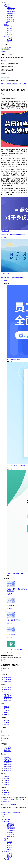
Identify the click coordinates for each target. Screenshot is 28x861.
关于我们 (6, 36)
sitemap (2, 804)
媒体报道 (9, 40)
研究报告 (9, 34)
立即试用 (5, 47)
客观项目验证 (7, 677)
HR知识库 (9, 28)
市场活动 (9, 32)
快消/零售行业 (11, 15)
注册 (10, 47)
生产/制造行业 (11, 11)
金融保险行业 (10, 10)
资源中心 (6, 25)
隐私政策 (13, 804)
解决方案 (6, 6)
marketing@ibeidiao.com (8, 671)
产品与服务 (7, 4)
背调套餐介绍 (7, 681)
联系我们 (9, 42)
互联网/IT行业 (11, 8)
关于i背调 (9, 38)
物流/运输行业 (11, 17)
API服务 (6, 23)
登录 (2, 47)
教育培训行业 (10, 19)
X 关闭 (2, 816)
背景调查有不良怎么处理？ (19, 83)
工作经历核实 (7, 679)
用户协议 (7, 804)
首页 (5, 2)
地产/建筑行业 (11, 13)
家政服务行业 (10, 21)
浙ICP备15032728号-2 (9, 799)
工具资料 (9, 30)
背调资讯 (9, 26)
